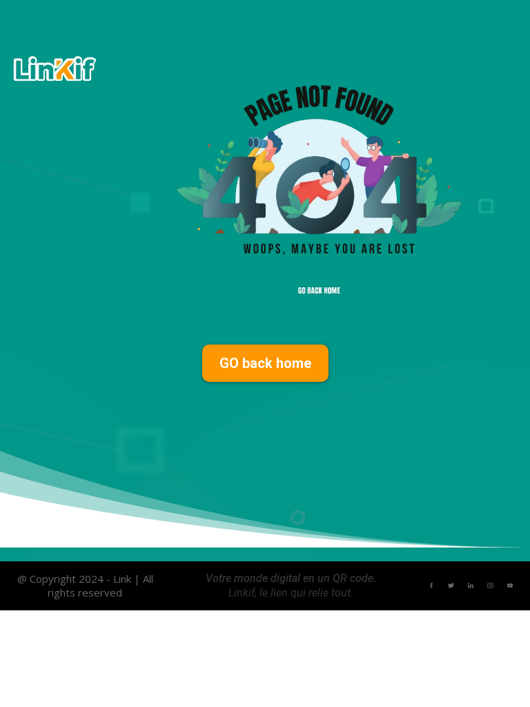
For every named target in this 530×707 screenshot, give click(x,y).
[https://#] (431, 585)
